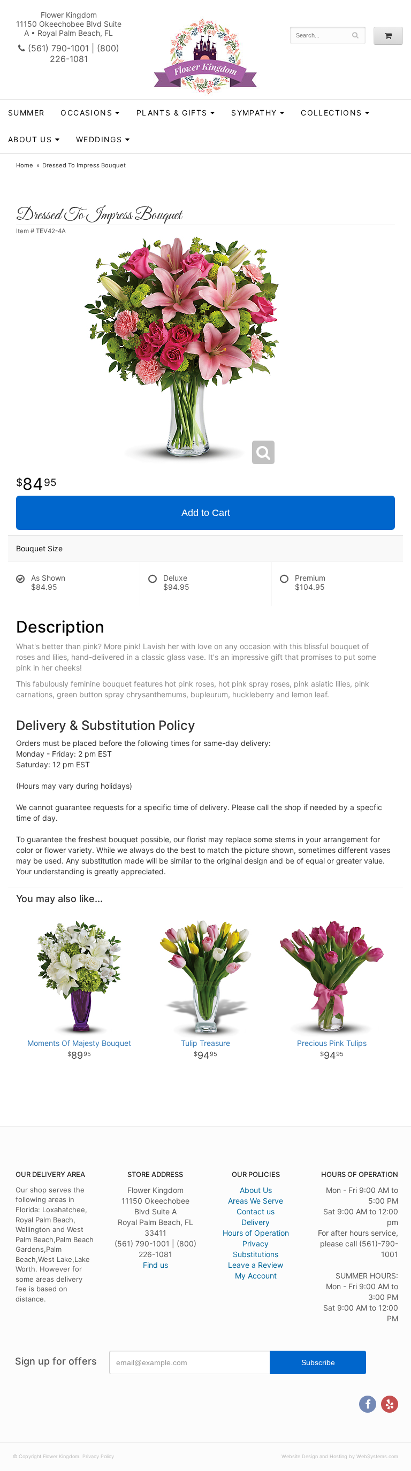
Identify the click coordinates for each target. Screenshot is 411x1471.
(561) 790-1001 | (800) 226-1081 (72, 53)
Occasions (86, 112)
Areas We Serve (255, 1200)
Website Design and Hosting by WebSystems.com (339, 1456)
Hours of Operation (256, 1232)
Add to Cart (205, 512)
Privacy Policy (98, 1456)
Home (24, 165)
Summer (26, 112)
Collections (331, 112)
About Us (256, 1190)
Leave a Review (255, 1264)
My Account (256, 1275)
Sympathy (254, 112)
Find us (155, 1264)
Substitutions (255, 1254)
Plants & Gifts (172, 112)
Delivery (255, 1222)
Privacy (255, 1243)
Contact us (256, 1211)
